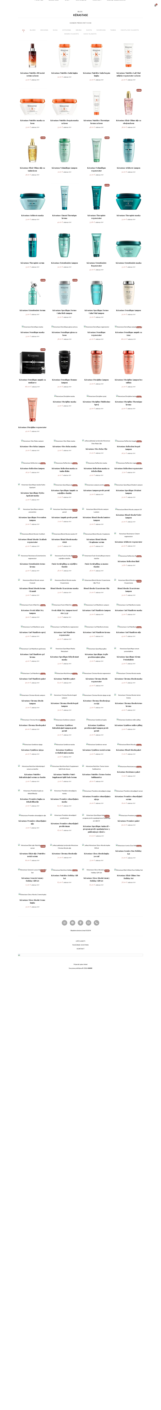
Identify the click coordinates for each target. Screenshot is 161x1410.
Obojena (44, 30)
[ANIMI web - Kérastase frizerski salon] (17, 5)
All (23, 30)
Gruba (79, 30)
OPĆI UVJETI (80, 941)
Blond (33, 30)
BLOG (80, 11)
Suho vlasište (90, 34)
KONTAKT (80, 949)
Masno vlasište (71, 34)
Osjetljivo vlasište (130, 30)
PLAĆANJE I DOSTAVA (80, 945)
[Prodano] (128, 116)
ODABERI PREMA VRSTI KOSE (80, 23)
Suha (55, 30)
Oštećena (66, 30)
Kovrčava (101, 30)
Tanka (113, 30)
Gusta (89, 30)
